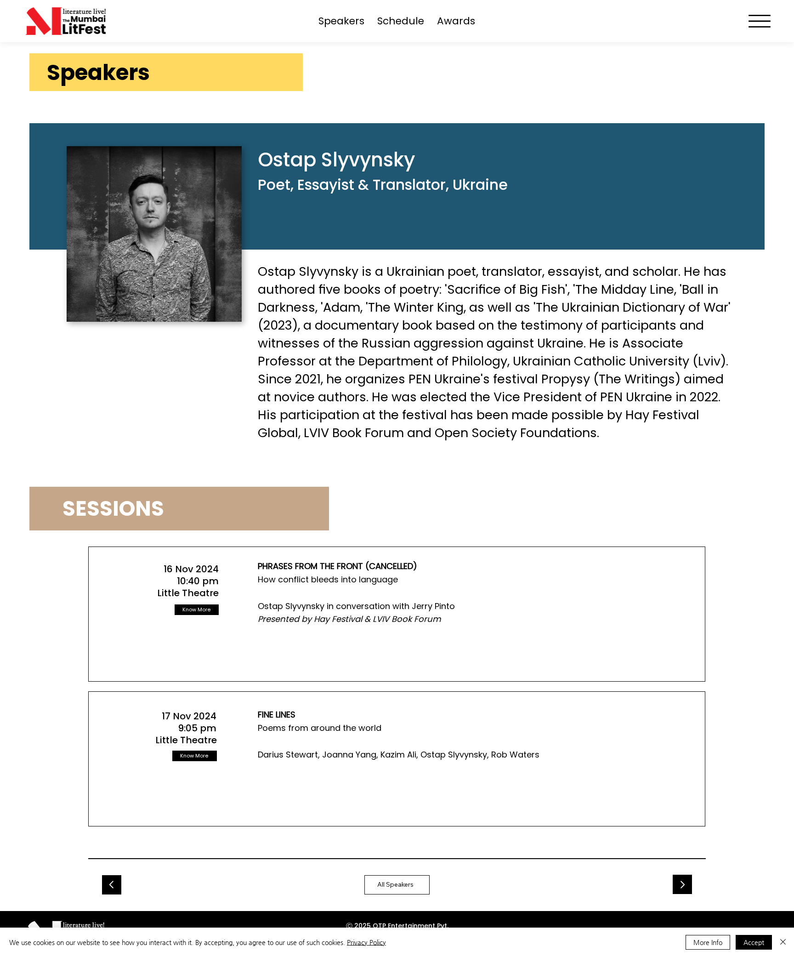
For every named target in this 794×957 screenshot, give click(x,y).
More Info (707, 942)
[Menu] (759, 21)
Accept (753, 942)
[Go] (111, 884)
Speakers (98, 72)
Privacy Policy (366, 942)
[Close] (782, 942)
